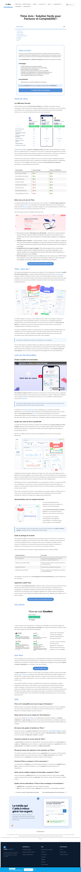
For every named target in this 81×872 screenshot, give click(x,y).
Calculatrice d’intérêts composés (28, 852)
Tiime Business (31, 718)
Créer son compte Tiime (41, 668)
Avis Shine (43, 852)
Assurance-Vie (42, 4)
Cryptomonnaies (57, 4)
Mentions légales (63, 852)
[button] (64, 26)
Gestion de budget (26, 4)
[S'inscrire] (64, 811)
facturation (24, 398)
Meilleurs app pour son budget (47, 849)
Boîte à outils (18, 4)
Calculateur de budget (26, 849)
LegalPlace (43, 862)
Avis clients (19, 37)
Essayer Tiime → (28, 869)
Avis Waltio (43, 857)
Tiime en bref (19, 31)
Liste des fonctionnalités (22, 35)
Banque (34, 4)
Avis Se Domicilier (44, 864)
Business (20, 149)
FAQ (18, 40)
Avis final (19, 38)
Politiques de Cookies (64, 854)
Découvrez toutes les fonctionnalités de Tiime (40, 263)
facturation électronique (28, 409)
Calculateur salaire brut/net (27, 854)
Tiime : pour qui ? (20, 34)
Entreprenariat (27, 6)
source (19, 680)
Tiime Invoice (27, 205)
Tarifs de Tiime (20, 32)
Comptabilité (18, 6)
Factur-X (35, 413)
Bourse (49, 4)
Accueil (61, 849)
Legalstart (43, 859)
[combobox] (70, 4)
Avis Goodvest (44, 854)
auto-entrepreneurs (58, 274)
